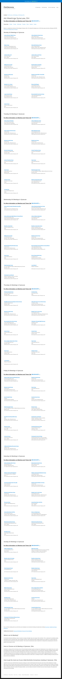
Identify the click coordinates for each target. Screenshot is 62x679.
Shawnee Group (7, 179)
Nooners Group (7, 426)
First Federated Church (8, 568)
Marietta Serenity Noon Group (9, 492)
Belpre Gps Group (34, 548)
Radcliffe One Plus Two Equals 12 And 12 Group (13, 301)
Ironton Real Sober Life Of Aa (36, 502)
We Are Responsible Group (36, 255)
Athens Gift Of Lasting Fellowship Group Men (12, 206)
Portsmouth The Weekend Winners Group (12, 617)
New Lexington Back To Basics (37, 587)
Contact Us (36, 674)
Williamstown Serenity (8, 64)
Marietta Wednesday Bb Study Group (11, 245)
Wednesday (19, 24)
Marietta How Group (35, 140)
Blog (57, 7)
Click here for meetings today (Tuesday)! (11, 29)
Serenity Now (6, 189)
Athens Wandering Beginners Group (38, 206)
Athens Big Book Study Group (37, 35)
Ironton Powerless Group (36, 150)
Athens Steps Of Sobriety (9, 120)
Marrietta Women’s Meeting (36, 64)
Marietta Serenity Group (8, 74)
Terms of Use (15, 674)
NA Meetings (44, 7)
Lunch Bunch (34, 265)
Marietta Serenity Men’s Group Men (37, 74)
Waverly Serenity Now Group (36, 179)
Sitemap (20, 674)
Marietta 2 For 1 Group (8, 84)
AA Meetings (37, 7)
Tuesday (14, 24)
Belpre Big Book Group (35, 130)
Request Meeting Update (25, 674)
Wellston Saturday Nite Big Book (10, 472)
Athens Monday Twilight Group (10, 35)
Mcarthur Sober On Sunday (9, 558)
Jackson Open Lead (8, 54)
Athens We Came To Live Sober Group (38, 301)
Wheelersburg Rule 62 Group (9, 521)
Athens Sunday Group (8, 548)
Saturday (31, 24)
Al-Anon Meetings (51, 7)
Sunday (35, 24)
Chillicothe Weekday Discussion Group (11, 446)
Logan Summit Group (8, 94)
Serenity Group (34, 291)
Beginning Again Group (35, 169)
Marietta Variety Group (35, 568)
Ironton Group (6, 331)
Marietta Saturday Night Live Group (37, 482)
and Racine (6, 628)
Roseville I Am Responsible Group (10, 416)
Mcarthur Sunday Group (35, 558)
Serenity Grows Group (35, 597)
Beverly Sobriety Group (8, 150)
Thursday (23, 24)
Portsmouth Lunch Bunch (36, 416)
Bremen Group (34, 406)
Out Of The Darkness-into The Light (10, 482)
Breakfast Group (7, 531)
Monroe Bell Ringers (35, 84)
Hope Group (6, 169)
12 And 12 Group (7, 436)
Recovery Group (7, 502)
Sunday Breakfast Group (36, 607)
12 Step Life (31, 674)
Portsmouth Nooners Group (36, 426)
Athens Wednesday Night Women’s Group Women (13, 216)
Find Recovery (9, 7)
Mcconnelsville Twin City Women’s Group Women (40, 245)
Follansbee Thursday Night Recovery (38, 321)
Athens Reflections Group (36, 120)
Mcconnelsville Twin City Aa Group (37, 94)
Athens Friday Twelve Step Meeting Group (12, 377)
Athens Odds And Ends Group (9, 130)
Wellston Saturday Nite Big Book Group (38, 472)
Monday (10, 24)
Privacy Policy (11, 674)
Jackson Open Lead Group (36, 54)
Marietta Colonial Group (8, 387)
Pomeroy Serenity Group (8, 291)
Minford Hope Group (8, 587)
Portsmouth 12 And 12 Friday (36, 436)
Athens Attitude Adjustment (36, 216)
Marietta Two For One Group (36, 311)
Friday (27, 24)
